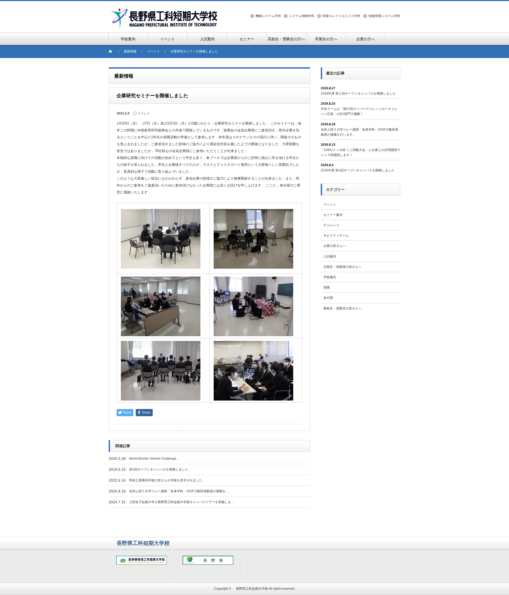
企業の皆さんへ (334, 246)
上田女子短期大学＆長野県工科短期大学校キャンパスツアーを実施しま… (181, 502)
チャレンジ (331, 225)
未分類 (328, 298)
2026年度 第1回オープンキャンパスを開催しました (357, 170)
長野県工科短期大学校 (250, 588)
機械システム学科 (268, 16)
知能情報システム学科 (384, 16)
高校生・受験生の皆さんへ (342, 308)
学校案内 (329, 277)
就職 (326, 287)
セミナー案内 (333, 215)
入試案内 (329, 256)
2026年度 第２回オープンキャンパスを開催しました (358, 93)
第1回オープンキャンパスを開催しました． (160, 469)
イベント (143, 113)
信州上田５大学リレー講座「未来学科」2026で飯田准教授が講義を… (179, 491)
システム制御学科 (301, 16)
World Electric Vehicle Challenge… (154, 458)
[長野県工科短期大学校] (164, 11)
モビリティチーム (336, 235)
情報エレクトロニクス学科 (341, 16)
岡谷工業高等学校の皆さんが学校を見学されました (165, 480)
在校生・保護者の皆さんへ (342, 267)
